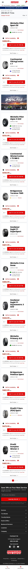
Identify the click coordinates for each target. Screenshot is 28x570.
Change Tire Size (5, 15)
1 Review (19, 197)
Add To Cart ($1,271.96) (16, 82)
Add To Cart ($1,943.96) (16, 467)
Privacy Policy (17, 503)
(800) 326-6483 (14, 541)
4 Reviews (20, 415)
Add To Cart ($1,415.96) (16, 139)
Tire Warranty (14, 560)
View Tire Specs (13, 53)
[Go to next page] (17, 480)
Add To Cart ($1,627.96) (16, 286)
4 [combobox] (3, 45)
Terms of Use (13, 558)
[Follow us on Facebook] (10, 547)
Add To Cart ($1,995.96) (16, 45)
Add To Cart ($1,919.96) (16, 430)
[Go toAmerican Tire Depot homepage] (14, 2)
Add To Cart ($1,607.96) (16, 249)
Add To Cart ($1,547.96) (16, 213)
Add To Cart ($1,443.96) (16, 176)
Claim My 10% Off (13, 499)
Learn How (22, 50)
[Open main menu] (2, 2)
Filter (24, 15)
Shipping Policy (21, 558)
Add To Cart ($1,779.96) (16, 322)
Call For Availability (10, 38)
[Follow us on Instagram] (14, 547)
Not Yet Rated (20, 30)
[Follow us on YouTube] (18, 547)
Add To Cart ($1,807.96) (16, 358)
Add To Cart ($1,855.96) (16, 394)
